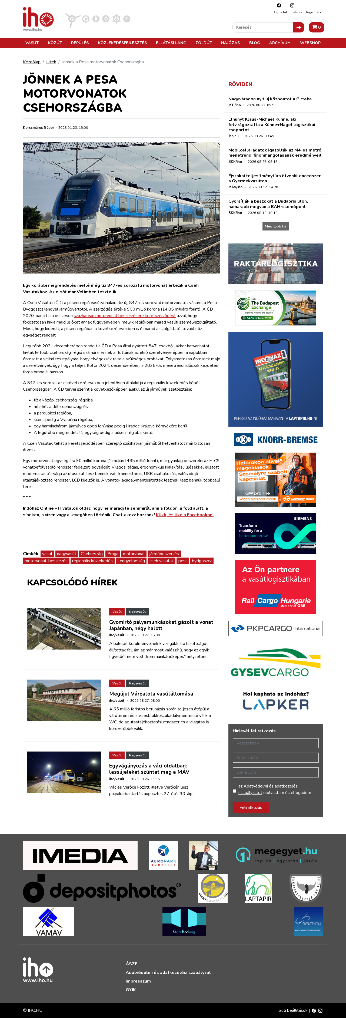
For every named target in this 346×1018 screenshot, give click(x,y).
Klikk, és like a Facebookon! (185, 515)
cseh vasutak (161, 561)
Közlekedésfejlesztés (122, 42)
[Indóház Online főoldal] (127, 19)
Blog (254, 42)
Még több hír (276, 226)
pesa (183, 561)
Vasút (32, 42)
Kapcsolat (280, 12)
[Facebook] (277, 5)
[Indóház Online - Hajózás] (116, 19)
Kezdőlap (32, 62)
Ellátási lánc (171, 42)
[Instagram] (291, 5)
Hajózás (230, 42)
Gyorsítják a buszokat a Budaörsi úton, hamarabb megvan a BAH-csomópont (268, 203)
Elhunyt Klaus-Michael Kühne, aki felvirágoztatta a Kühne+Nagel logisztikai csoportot (271, 124)
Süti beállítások (294, 1010)
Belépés (296, 12)
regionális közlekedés (92, 561)
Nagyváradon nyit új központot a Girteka (270, 99)
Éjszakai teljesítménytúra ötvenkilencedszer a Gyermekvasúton (274, 178)
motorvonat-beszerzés (46, 561)
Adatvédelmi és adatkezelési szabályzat (168, 973)
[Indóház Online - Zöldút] (105, 19)
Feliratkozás (250, 808)
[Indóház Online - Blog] (95, 19)
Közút (55, 42)
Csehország (92, 554)
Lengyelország (131, 561)
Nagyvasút (137, 612)
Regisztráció (314, 12)
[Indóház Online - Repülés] (73, 19)
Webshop (310, 42)
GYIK (131, 990)
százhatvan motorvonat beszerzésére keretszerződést (125, 316)
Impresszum (138, 981)
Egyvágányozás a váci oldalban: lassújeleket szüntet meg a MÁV (149, 769)
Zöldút (203, 42)
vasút (47, 554)
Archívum (280, 42)
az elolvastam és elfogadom (274, 789)
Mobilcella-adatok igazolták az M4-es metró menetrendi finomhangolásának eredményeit (275, 152)
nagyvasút (66, 554)
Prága (112, 554)
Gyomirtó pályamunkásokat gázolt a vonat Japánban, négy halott (161, 625)
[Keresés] (298, 27)
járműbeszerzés (164, 554)
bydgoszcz (202, 561)
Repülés (80, 42)
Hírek (51, 62)
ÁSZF (131, 964)
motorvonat (134, 554)
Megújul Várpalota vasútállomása (151, 693)
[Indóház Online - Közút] (85, 19)
